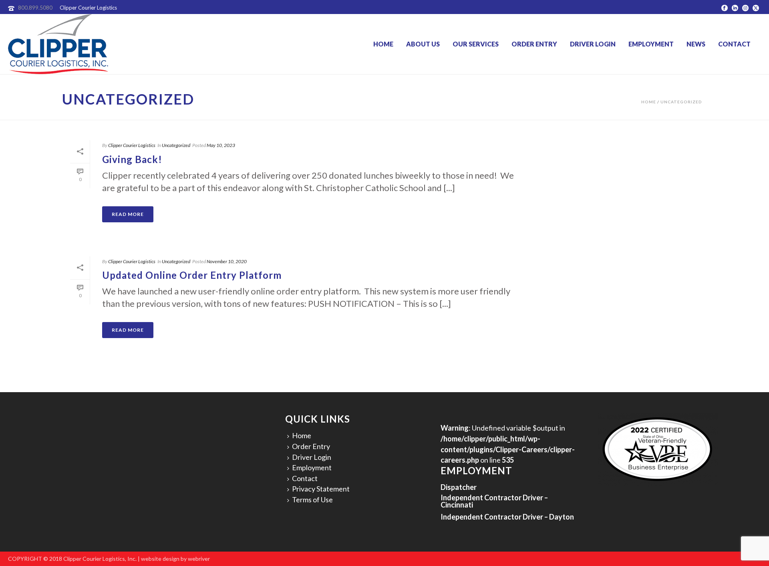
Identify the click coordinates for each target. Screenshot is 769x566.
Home (383, 44)
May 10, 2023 (221, 145)
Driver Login (593, 44)
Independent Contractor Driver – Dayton (507, 516)
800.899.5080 (35, 7)
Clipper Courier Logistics (131, 145)
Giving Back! (132, 159)
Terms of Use (312, 499)
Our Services (476, 44)
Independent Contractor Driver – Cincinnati (494, 501)
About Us (423, 44)
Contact (734, 44)
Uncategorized (681, 101)
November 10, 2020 (227, 261)
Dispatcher (459, 487)
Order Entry (534, 44)
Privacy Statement (321, 488)
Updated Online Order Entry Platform (192, 275)
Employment (651, 44)
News (695, 44)
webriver (199, 558)
